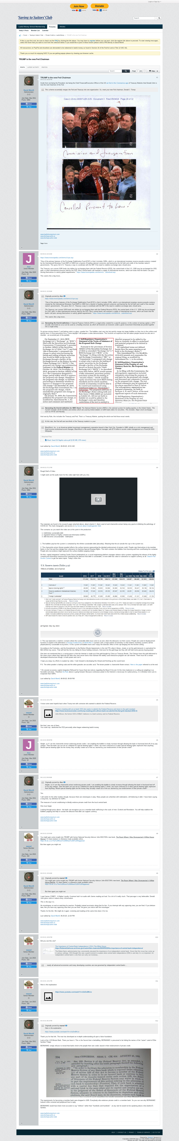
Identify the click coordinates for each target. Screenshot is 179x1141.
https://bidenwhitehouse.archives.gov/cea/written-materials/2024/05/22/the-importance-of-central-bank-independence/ (99, 948)
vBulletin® (150, 1137)
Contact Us (122, 1132)
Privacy (131, 1132)
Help (113, 1132)
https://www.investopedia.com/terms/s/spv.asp (56, 258)
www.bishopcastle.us (47, 236)
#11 (157, 981)
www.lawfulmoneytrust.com (50, 234)
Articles (62, 27)
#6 (157, 740)
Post (30, 107)
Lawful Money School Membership (32, 27)
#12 (156, 1021)
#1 (157, 77)
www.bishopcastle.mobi (48, 238)
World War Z (88, 643)
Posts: (24, 100)
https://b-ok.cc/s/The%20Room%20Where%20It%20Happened (62, 841)
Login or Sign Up (154, 2)
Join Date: (25, 98)
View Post (64, 296)
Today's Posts (24, 30)
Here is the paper (136, 664)
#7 (157, 777)
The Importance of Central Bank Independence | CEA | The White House (80, 946)
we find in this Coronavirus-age (117, 83)
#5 (157, 700)
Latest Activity (33, 67)
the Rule (65, 672)
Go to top (156, 1132)
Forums (52, 27)
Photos (44, 67)
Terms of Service (143, 1132)
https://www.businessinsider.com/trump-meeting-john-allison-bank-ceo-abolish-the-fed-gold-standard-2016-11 (96, 711)
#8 (157, 833)
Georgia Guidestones (74, 643)
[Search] (159, 18)
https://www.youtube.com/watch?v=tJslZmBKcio (73, 992)
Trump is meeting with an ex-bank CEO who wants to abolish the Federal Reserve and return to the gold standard (95, 709)
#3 (157, 291)
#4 (157, 467)
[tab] (22, 67)
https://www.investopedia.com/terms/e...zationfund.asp (96, 272)
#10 (156, 937)
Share (30, 104)
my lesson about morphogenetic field (88, 526)
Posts (22, 67)
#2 (157, 254)
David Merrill (55, 446)
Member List (35, 30)
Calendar (45, 30)
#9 (157, 873)
